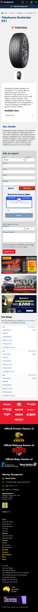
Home (5, 13)
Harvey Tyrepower (20, 6)
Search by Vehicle (7, 522)
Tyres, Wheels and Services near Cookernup (15, 573)
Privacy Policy (7, 247)
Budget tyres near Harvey (9, 580)
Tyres (4, 519)
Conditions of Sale (23, 607)
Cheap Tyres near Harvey (9, 582)
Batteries (4, 543)
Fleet (4, 557)
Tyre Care (5, 529)
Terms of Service (18, 247)
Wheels (5, 533)
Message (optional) (8, 232)
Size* (4, 157)
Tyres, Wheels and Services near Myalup (14, 575)
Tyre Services (6, 545)
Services (5, 540)
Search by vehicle (29, 321)
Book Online (6, 555)
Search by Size (6, 524)
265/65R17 (32, 327)
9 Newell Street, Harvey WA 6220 (18, 482)
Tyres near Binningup (8, 570)
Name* (5, 163)
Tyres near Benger (7, 568)
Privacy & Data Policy (12, 607)
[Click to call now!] (22, 2)
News (4, 559)
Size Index (5, 566)
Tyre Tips (5, 531)
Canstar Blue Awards (8, 577)
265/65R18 (32, 351)
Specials (5, 550)
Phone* (5, 169)
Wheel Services (7, 547)
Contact (5, 552)
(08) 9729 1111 (11, 486)
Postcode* (6, 181)
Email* (5, 175)
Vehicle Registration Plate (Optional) (10, 225)
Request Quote (9, 251)
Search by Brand (7, 526)
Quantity (28, 157)
